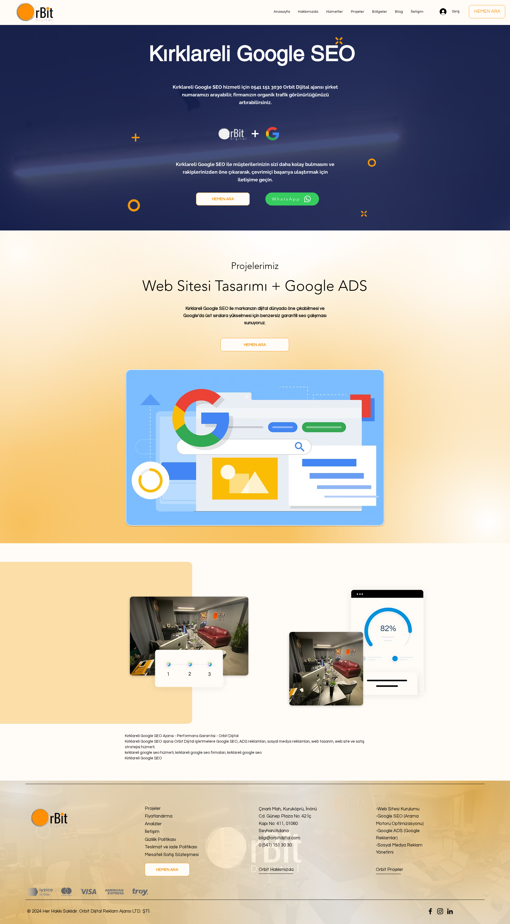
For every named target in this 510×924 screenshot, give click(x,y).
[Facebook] (430, 911)
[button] (379, 11)
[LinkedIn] (450, 911)
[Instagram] (440, 911)
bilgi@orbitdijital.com (279, 838)
